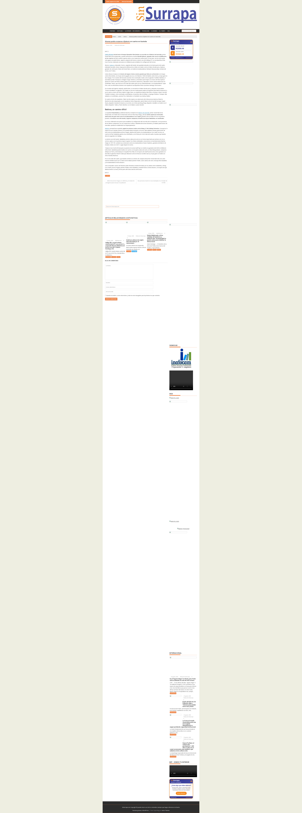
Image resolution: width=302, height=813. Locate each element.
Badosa (107, 128)
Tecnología (145, 31)
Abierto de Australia (143, 112)
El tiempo (162, 31)
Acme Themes (166, 810)
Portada (112, 31)
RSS (169, 31)
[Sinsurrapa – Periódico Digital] (106, 31)
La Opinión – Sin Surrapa (132, 31)
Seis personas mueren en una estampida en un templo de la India (152, 181)
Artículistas (108, 257)
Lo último (107, 175)
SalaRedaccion (118, 240)
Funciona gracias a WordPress (140, 810)
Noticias (120, 31)
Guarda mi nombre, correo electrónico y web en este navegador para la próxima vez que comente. (133, 295)
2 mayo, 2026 (151, 233)
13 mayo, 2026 (109, 240)
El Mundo (154, 31)
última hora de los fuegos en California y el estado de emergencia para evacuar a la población (120, 181)
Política (118, 257)
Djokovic (111, 65)
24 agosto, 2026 (174, 676)
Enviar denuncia (181, 793)
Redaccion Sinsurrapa (141, 236)
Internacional (173, 693)
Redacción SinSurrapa (119, 45)
